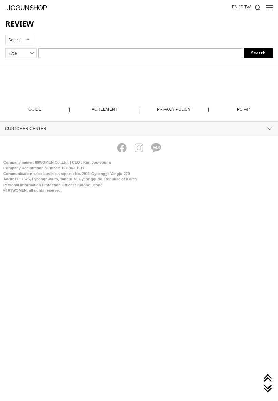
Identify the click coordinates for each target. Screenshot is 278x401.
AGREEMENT (115, 109)
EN (235, 7)
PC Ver (243, 109)
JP (241, 7)
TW (247, 7)
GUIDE (49, 109)
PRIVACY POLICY (183, 109)
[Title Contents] (21, 53)
